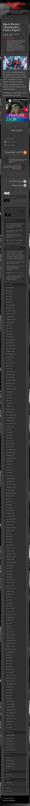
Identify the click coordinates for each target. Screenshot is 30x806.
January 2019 (10, 551)
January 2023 (10, 412)
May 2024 (9, 365)
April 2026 (9, 299)
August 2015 (10, 652)
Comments (10, 763)
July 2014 (9, 689)
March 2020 (9, 510)
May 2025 (9, 331)
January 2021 (10, 481)
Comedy (21, 41)
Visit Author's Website (10, 139)
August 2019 (10, 530)
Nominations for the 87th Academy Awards (13, 279)
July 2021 (9, 464)
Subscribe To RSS (13, 152)
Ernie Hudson (21, 42)
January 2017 (10, 611)
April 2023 (9, 403)
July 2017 (9, 597)
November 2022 (11, 418)
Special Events (10, 747)
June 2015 (9, 658)
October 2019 (10, 525)
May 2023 (9, 400)
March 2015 (9, 666)
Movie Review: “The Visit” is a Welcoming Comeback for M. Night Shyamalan (15, 268)
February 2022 (10, 443)
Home (8, 788)
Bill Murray (14, 40)
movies (21, 48)
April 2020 (9, 507)
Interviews (9, 741)
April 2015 (9, 663)
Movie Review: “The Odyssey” (14, 240)
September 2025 (11, 319)
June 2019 (9, 536)
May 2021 (9, 470)
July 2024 (9, 360)
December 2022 (11, 415)
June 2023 (9, 397)
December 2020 (11, 484)
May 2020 (9, 504)
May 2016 (9, 626)
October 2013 (10, 715)
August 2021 (10, 461)
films (14, 43)
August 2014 (10, 686)
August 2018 (10, 565)
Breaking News (10, 735)
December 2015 (11, 640)
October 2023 (10, 386)
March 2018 (9, 579)
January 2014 (10, 707)
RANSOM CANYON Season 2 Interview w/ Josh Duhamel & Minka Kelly (14, 236)
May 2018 (9, 574)
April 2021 (9, 472)
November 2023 (11, 383)
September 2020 (11, 493)
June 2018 (9, 571)
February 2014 (10, 704)
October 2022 (10, 420)
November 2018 (11, 556)
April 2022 (9, 438)
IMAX (17, 45)
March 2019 (9, 545)
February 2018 (10, 582)
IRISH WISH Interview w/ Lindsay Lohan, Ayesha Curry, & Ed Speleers (18, 161)
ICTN (14, 45)
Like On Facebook (11, 145)
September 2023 (11, 389)
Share (8, 122)
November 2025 (11, 313)
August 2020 (10, 496)
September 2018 (11, 562)
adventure (9, 40)
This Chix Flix (16, 6)
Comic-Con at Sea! (17, 273)
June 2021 (9, 467)
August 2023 (10, 391)
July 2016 (9, 623)
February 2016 (10, 634)
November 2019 (11, 522)
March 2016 (9, 632)
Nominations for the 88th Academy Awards (15, 262)
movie (11, 48)
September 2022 (11, 423)
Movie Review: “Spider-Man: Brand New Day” (14, 231)
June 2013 (9, 727)
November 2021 (11, 452)
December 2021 (11, 449)
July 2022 (9, 429)
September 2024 (11, 354)
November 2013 (11, 712)
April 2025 (9, 334)
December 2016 (11, 614)
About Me (9, 774)
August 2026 (10, 287)
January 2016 (10, 637)
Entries (9, 760)
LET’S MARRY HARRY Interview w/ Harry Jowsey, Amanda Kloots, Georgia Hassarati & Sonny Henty (15, 225)
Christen (8, 262)
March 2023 (9, 406)
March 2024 (9, 371)
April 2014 (9, 698)
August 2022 (10, 426)
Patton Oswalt (10, 49)
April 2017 (9, 603)
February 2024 (10, 374)
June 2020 (9, 501)
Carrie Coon (20, 40)
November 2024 (11, 348)
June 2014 (9, 692)
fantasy (8, 43)
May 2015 (9, 660)
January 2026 (10, 308)
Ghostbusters (10, 45)
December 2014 (11, 675)
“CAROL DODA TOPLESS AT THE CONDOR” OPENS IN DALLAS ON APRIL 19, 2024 (12, 167)
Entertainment (14, 42)
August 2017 (10, 594)
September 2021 (11, 458)
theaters (13, 50)
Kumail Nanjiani (17, 47)
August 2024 (10, 357)
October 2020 (10, 490)
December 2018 (11, 553)
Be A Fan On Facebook (16, 181)
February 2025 (10, 339)
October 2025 (10, 316)
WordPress (12, 800)
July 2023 (9, 394)
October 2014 (10, 681)
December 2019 (11, 519)
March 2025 (9, 337)
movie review (16, 48)
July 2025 (9, 325)
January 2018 (10, 585)
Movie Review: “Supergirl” (13, 243)
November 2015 (11, 643)
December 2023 (11, 380)
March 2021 (9, 475)
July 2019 (9, 533)
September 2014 (11, 684)
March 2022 (9, 441)
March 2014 (9, 701)
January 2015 (10, 672)
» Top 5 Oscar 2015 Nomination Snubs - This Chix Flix (15, 276)
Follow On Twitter (11, 142)
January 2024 (10, 377)
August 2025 (10, 322)
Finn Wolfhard (18, 43)
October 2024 (10, 351)
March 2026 (9, 302)
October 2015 (10, 646)
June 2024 (9, 363)
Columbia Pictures (15, 41)
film (11, 43)
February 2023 (10, 409)
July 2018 (9, 568)
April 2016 (9, 629)
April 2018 (9, 577)
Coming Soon (10, 738)
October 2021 (10, 455)
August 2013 (10, 721)
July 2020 (9, 498)
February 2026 (10, 305)
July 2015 (9, 655)
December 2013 (11, 710)
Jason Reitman (10, 47)
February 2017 (10, 608)
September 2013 (11, 718)
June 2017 (9, 600)
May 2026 (9, 296)
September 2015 (11, 649)
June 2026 (9, 293)
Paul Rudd (15, 49)
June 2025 (9, 328)
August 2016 (10, 620)
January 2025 (10, 342)
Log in (8, 758)
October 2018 (10, 559)
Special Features (11, 749)
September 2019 (11, 527)
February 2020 (10, 513)
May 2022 (9, 435)
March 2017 (9, 605)
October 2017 (10, 591)
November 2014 (11, 678)
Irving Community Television (15, 46)
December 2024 (11, 345)
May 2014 (9, 695)
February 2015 (10, 669)
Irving (20, 45)
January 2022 (10, 446)
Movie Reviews (10, 38)
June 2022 (9, 432)
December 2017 (11, 588)
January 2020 (10, 516)
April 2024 (9, 368)
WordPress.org (10, 766)
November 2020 (11, 487)
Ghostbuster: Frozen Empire (13, 44)
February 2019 (10, 548)
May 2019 (9, 539)
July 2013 (9, 724)
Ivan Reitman (20, 46)
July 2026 (9, 290)
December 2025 (11, 310)
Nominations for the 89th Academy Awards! (15, 258)
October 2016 (10, 617)
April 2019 (9, 542)
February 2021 (10, 478)
